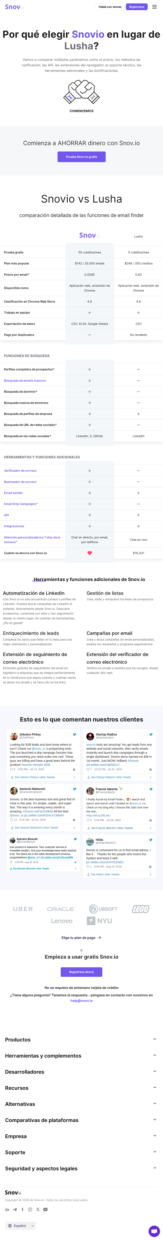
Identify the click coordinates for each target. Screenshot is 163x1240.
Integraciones (14, 526)
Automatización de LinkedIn (34, 593)
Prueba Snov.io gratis (81, 156)
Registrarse (136, 6)
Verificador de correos (20, 470)
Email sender (13, 493)
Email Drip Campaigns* (21, 504)
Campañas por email (109, 633)
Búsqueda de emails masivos (25, 380)
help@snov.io (81, 1000)
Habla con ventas (110, 6)
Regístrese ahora (81, 972)
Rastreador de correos (20, 482)
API (6, 515)
